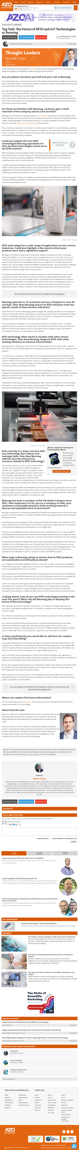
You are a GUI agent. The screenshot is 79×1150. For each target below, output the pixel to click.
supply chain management (26, 123)
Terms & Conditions (67, 1108)
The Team (51, 1113)
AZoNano (8, 1097)
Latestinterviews (14, 853)
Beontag (32, 69)
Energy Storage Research (18, 1070)
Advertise (64, 1105)
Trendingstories (65, 853)
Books (50, 1095)
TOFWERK (8, 1025)
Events (50, 1097)
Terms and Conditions (32, 754)
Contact (63, 1103)
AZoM (6, 1095)
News (36, 1095)
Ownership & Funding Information (65, 1119)
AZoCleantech (9, 1103)
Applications (52, 1100)
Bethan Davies (39, 779)
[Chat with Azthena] (74, 1146)
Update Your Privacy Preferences (17, 1147)
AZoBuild (7, 1108)
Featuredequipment (39, 853)
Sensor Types (52, 1103)
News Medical (23, 1103)
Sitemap (50, 1110)
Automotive (14, 1051)
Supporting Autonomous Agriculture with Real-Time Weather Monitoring (31, 1030)
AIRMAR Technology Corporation (15, 1033)
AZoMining (22, 1095)
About (63, 1095)
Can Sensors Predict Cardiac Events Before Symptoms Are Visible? (51, 973)
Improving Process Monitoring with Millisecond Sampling (25, 1022)
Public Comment (43, 838)
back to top (69, 1126)
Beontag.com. (27, 702)
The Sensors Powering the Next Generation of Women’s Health (50, 955)
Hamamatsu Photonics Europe (15, 1041)
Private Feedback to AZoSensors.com (64, 838)
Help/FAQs (51, 1108)
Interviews (38, 1105)
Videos (37, 1103)
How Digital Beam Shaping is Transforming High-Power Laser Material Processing (35, 1038)
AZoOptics (8, 1105)
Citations (7, 808)
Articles (37, 1097)
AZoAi (20, 1100)
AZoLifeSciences (24, 1105)
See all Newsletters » (9, 1079)
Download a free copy (61, 471)
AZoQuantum (23, 1097)
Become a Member (67, 1100)
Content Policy (65, 1115)
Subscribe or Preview (17, 1053)
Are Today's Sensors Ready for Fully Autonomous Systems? (52, 937)
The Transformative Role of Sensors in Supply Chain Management (39, 294)
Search (63, 1097)
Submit (73, 841)
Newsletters (52, 1105)
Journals (37, 1110)
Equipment (38, 1100)
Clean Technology (16, 1060)
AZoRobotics (9, 1100)
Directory (38, 1108)
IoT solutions (43, 116)
